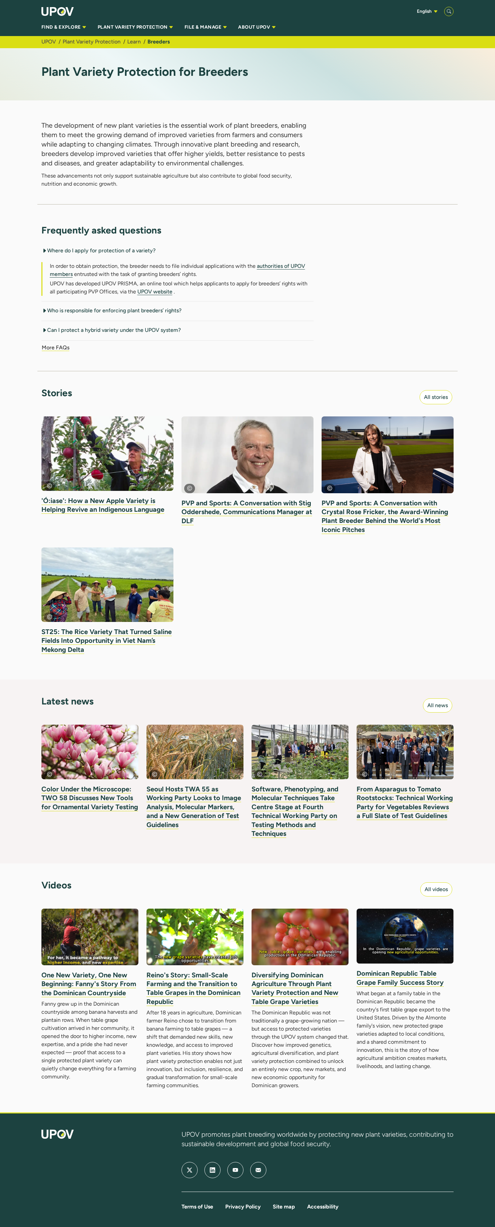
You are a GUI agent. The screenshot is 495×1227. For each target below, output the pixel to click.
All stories (436, 397)
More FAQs (55, 347)
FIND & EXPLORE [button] (61, 27)
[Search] (449, 11)
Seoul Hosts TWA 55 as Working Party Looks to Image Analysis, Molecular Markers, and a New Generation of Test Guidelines (193, 807)
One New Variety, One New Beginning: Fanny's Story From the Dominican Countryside (88, 984)
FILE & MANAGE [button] (204, 27)
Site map (284, 1206)
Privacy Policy (243, 1206)
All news (437, 705)
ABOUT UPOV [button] (254, 27)
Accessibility (322, 1206)
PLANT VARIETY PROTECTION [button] (133, 27)
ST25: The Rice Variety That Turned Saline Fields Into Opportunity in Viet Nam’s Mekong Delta (106, 641)
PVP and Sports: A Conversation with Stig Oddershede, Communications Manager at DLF (247, 512)
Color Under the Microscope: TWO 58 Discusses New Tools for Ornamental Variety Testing (89, 798)
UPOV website (154, 291)
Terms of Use (197, 1206)
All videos (436, 889)
